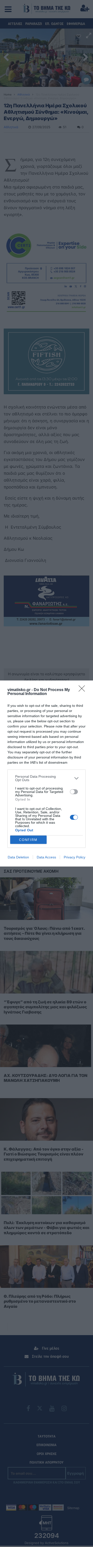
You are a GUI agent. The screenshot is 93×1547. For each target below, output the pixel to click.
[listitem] (46, 778)
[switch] (74, 791)
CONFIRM (28, 840)
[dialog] (46, 773)
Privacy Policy (74, 857)
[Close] (83, 690)
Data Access (46, 857)
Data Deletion (18, 857)
